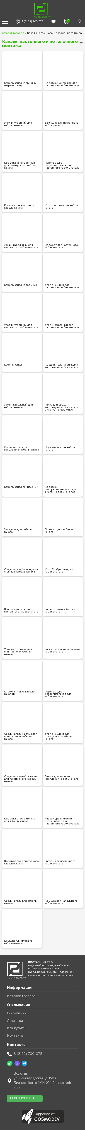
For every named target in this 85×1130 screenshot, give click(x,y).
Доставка (15, 1020)
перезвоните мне (24, 1098)
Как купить (16, 1028)
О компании (17, 1013)
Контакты (15, 1035)
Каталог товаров (13, 33)
